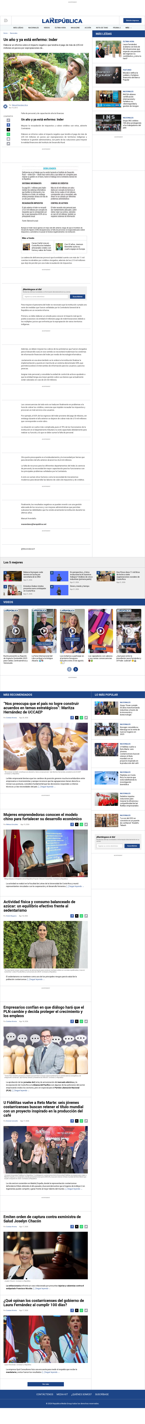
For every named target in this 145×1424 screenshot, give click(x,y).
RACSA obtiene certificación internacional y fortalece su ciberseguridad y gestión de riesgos (131, 100)
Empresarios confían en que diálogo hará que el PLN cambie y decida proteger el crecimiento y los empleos (44, 1011)
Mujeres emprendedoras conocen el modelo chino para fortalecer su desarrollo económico (43, 817)
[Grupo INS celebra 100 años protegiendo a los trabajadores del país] (108, 122)
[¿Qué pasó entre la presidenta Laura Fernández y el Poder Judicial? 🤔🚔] (128, 631)
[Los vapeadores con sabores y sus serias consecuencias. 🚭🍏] (100, 631)
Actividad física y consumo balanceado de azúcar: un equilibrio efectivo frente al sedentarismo (39, 906)
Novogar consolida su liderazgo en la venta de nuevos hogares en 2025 (130, 730)
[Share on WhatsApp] (8, 134)
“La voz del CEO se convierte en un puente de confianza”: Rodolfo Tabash (129, 821)
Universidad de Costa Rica (60, 883)
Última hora (128, 42)
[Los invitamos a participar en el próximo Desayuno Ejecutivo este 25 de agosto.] (72, 631)
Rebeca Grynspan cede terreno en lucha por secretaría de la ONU (33, 574)
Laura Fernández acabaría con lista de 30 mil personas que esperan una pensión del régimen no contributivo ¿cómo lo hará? (132, 51)
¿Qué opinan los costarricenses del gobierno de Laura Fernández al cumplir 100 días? (44, 1303)
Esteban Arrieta (11, 718)
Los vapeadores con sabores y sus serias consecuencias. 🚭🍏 (100, 658)
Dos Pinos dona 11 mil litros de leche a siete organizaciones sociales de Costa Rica (128, 575)
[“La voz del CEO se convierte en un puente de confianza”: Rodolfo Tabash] (106, 820)
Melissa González (12, 824)
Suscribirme (77, 297)
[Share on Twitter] (8, 129)
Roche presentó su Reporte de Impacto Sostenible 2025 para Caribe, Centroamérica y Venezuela (16, 659)
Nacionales (13, 33)
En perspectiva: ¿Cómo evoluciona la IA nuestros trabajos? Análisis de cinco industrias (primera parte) (81, 575)
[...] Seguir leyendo (46, 787)
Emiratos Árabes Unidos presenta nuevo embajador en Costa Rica (34, 588)
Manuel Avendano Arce (20, 105)
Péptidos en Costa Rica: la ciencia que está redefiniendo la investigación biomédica (128, 780)
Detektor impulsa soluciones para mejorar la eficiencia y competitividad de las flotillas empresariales (129, 801)
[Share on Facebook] (8, 125)
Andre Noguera (11, 916)
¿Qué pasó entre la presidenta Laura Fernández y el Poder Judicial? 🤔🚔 (128, 658)
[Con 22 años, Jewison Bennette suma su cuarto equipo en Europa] (59, 246)
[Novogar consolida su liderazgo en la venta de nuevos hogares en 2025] (106, 729)
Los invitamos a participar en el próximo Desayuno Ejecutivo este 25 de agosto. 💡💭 (72, 659)
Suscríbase (102, 1394)
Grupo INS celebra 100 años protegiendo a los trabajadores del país (132, 124)
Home (6, 33)
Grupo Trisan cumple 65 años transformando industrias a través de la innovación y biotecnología (130, 710)
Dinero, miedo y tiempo (79, 586)
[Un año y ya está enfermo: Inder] (46, 77)
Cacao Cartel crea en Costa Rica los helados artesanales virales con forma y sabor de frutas (41, 246)
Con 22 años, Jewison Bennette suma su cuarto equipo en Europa (75, 246)
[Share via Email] (8, 139)
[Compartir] (8, 143)
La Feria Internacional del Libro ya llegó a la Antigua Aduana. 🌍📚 (42, 658)
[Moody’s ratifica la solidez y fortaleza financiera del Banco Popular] (108, 75)
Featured (127, 70)
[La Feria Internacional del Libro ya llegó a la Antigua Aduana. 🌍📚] (44, 631)
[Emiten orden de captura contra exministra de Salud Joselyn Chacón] (46, 1255)
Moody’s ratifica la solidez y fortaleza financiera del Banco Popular (131, 76)
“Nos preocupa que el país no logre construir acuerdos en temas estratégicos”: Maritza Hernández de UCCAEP (41, 708)
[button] (132, 20)
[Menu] (6, 20)
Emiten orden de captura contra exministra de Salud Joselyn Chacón (42, 1219)
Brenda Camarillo (12, 1121)
